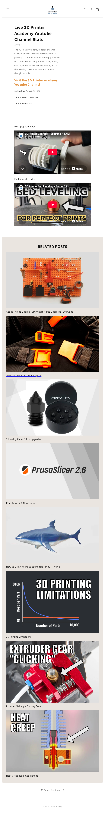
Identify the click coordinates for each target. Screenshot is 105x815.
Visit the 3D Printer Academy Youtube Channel (36, 82)
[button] (8, 10)
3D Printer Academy (55, 806)
